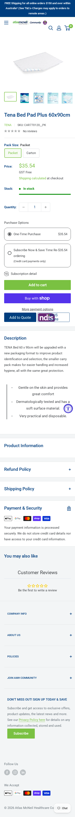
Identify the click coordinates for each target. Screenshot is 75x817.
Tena (7, 125)
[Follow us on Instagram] (15, 772)
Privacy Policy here (32, 720)
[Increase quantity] (45, 207)
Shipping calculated (32, 178)
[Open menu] (6, 22)
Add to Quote (20, 317)
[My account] (59, 28)
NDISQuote (54, 317)
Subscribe (21, 733)
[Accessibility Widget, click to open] (68, 408)
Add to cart (38, 285)
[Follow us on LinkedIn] (23, 772)
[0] (67, 28)
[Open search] (51, 28)
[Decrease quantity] (23, 207)
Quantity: (10, 207)
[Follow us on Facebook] (7, 772)
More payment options (37, 309)
